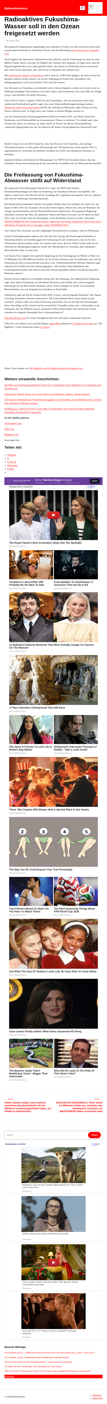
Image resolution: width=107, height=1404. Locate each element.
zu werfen (44, 327)
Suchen (94, 1135)
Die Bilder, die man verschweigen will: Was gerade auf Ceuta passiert (33, 1366)
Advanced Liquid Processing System (22, 107)
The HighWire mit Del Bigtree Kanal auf (56, 368)
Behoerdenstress (16, 8)
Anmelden (9, 1376)
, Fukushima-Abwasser (82, 323)
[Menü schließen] (90, 6)
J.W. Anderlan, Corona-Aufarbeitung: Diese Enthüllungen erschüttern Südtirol (36, 1357)
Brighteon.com (11, 434)
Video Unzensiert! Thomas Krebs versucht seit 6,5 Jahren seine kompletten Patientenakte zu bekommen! (47, 1371)
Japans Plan (55, 323)
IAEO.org (9, 429)
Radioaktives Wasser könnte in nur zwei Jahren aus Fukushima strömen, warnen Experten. (47, 394)
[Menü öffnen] (82, 8)
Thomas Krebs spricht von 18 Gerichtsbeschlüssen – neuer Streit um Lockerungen (38, 1362)
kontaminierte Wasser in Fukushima (26, 75)
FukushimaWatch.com (15, 318)
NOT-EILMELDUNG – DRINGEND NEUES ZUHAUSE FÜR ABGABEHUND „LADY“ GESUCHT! (49, 1353)
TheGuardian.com (13, 423)
